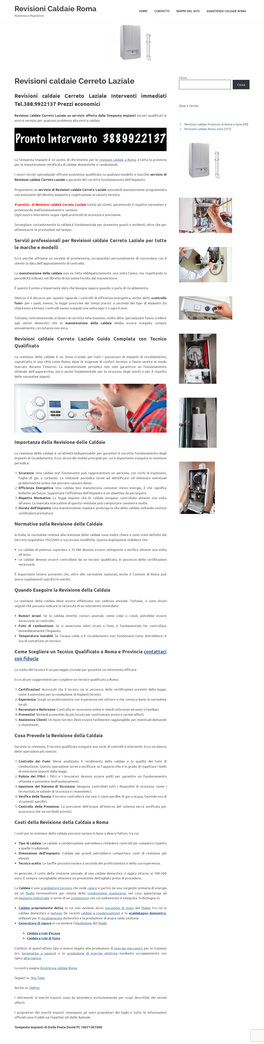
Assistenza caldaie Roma (58, 968)
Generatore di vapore (35, 923)
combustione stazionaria (107, 893)
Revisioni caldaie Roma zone (203, 129)
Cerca (183, 77)
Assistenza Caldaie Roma (226, 11)
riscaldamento (51, 918)
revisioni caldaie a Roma (117, 159)
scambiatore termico (56, 888)
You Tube (37, 978)
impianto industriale (34, 898)
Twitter (34, 987)
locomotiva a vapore (38, 953)
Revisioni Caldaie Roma (55, 8)
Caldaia (24, 908)
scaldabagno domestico (147, 913)
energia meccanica (128, 948)
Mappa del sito (188, 11)
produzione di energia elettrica (92, 953)
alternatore (32, 958)
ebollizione (83, 923)
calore (92, 888)
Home (143, 11)
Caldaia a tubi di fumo (43, 938)
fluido (30, 893)
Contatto (161, 11)
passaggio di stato (119, 908)
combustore (80, 898)
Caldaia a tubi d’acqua (43, 933)
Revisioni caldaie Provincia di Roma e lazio (213, 124)
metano (56, 913)
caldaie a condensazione (100, 913)
